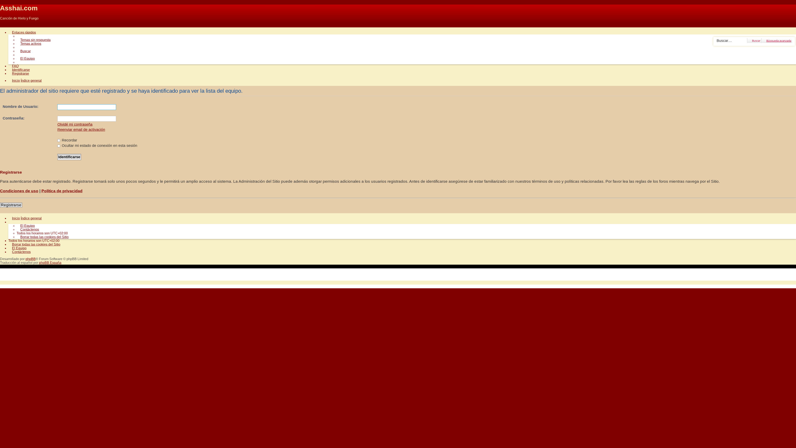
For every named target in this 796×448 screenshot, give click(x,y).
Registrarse (11, 205)
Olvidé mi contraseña (74, 124)
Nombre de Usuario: (20, 107)
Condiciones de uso (19, 191)
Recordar (69, 140)
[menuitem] (34, 40)
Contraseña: (13, 118)
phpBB (30, 259)
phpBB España (50, 262)
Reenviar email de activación (81, 130)
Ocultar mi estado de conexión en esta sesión (99, 146)
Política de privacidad (62, 191)
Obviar (5, 25)
